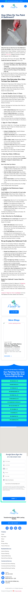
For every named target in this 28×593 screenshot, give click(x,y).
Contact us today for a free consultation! (11, 292)
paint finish (8, 54)
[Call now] (2, 573)
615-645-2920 (9, 574)
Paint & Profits (18, 591)
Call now (7, 572)
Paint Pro (23, 283)
